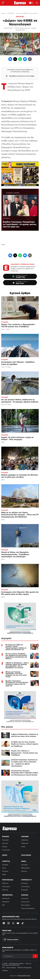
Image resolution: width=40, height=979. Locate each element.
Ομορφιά (5, 865)
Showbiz (25, 836)
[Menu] (3, 3)
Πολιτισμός (26, 855)
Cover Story (6, 850)
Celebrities (24, 840)
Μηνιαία (24, 871)
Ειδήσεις (5, 836)
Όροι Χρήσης (25, 905)
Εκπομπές (24, 883)
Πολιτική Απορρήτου (24, 967)
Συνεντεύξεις (25, 886)
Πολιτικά (5, 890)
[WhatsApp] (20, 59)
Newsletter (5, 902)
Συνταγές (5, 871)
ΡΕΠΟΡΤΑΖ (20, 16)
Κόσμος (4, 846)
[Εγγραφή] (35, 956)
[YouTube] (18, 923)
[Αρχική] (9, 829)
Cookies (5, 970)
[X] (13, 923)
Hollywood (24, 843)
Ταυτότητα (24, 898)
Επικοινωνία (25, 902)
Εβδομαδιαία (25, 868)
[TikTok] (22, 923)
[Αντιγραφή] (30, 59)
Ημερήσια (24, 865)
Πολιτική (5, 843)
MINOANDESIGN (23, 976)
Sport (4, 855)
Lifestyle (6, 861)
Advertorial (5, 898)
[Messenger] (25, 59)
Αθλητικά (5, 883)
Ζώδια (23, 861)
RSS (3, 905)
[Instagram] (8, 923)
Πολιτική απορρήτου (28, 908)
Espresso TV (26, 880)
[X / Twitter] (15, 59)
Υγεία (4, 868)
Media (23, 846)
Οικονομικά (6, 886)
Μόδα (4, 874)
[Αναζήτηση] (37, 3)
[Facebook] (10, 59)
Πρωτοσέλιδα (7, 880)
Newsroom (24, 28)
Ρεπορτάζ (5, 840)
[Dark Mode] (31, 3)
